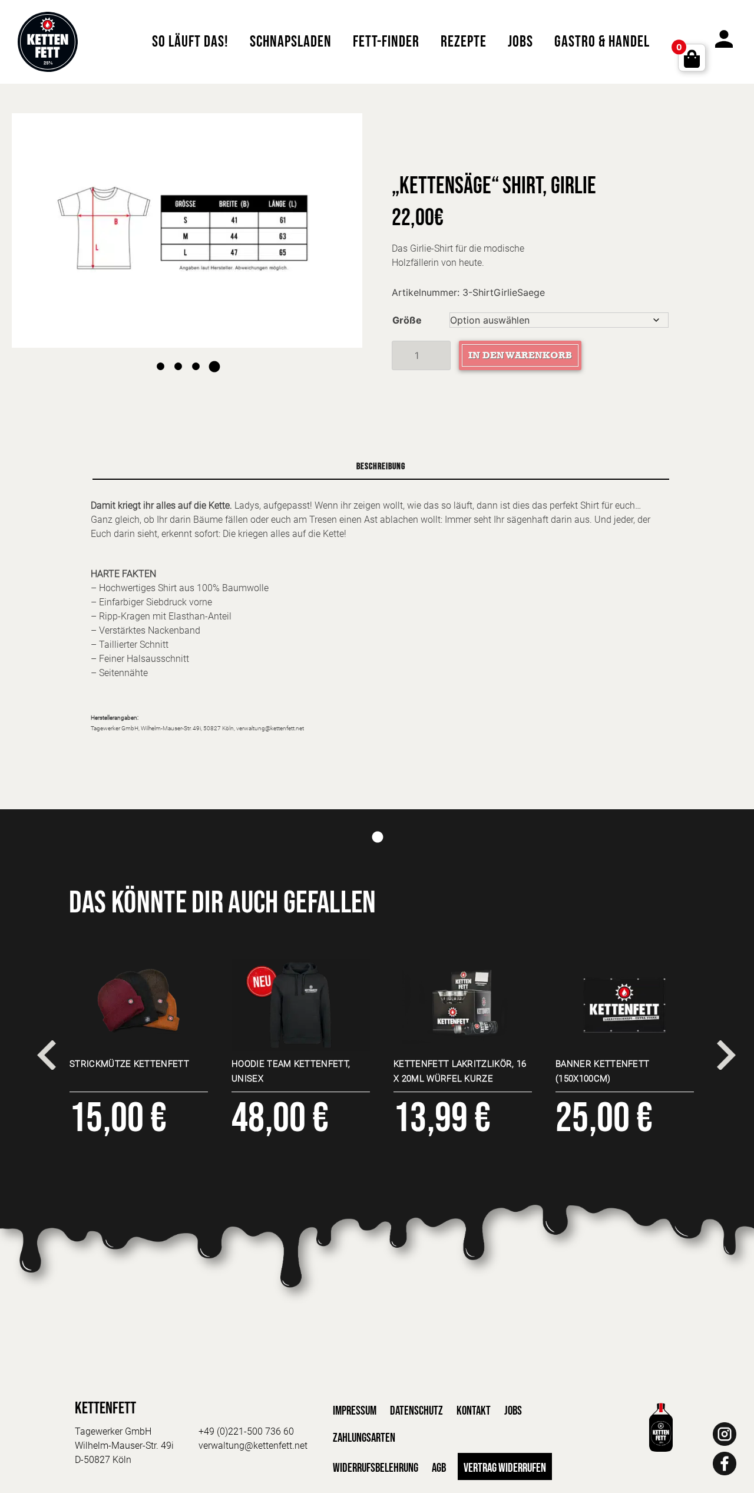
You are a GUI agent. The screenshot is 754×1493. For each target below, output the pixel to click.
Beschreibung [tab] (380, 466)
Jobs (520, 41)
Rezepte (464, 41)
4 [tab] (214, 356)
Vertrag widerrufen (505, 1468)
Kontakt (474, 1410)
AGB (439, 1468)
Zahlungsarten (364, 1438)
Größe (407, 320)
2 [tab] (178, 356)
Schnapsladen (291, 41)
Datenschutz (416, 1410)
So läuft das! (190, 41)
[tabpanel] (187, 230)
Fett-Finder (386, 41)
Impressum (354, 1410)
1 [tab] (161, 356)
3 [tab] (196, 356)
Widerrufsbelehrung (375, 1468)
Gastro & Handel (602, 41)
